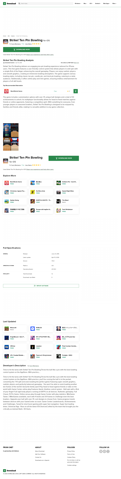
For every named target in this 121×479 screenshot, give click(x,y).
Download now (23, 50)
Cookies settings (71, 465)
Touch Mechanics (34, 366)
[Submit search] (19, 3)
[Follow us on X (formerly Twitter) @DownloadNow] (104, 451)
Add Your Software (40, 454)
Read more (76, 62)
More (113, 3)
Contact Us (38, 457)
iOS (91, 3)
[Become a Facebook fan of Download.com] (100, 451)
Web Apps (106, 3)
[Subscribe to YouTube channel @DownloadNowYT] (108, 451)
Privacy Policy (71, 451)
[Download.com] (9, 3)
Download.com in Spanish (42, 460)
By (15, 44)
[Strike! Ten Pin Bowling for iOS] (5, 41)
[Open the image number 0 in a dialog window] (11, 137)
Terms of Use (71, 454)
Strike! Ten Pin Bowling (29, 40)
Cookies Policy (71, 457)
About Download (39, 451)
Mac (85, 3)
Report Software (42, 286)
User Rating (28, 44)
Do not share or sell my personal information (73, 461)
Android (97, 3)
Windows (77, 3)
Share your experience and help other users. (40, 55)
